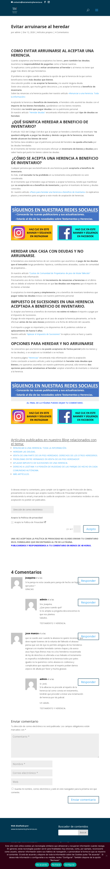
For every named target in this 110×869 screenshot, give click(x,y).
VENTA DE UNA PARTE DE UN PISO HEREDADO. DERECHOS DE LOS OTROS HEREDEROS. (55, 455)
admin (17, 32)
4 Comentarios (62, 32)
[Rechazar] (106, 855)
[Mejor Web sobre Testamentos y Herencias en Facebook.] (78, 240)
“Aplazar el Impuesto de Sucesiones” (43, 334)
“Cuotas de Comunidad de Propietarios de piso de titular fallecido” (59, 273)
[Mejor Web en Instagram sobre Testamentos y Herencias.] (32, 240)
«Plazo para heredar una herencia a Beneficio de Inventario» (58, 192)
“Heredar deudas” (37, 112)
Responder (88, 581)
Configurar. (70, 865)
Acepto (91, 529)
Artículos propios (45, 32)
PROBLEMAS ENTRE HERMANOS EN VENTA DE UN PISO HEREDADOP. (46, 459)
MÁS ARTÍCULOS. (21, 474)
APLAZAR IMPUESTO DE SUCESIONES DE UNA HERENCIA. (40, 463)
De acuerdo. (42, 865)
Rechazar (56, 865)
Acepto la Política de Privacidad (29, 522)
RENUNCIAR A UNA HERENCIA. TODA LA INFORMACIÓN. (40, 448)
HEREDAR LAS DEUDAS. (24, 451)
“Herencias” (33, 357)
